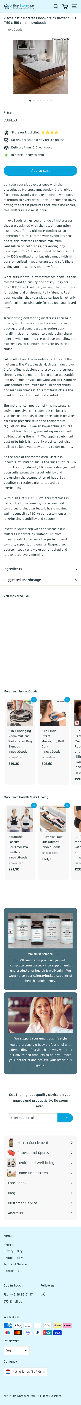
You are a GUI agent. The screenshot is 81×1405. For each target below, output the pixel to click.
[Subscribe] (65, 1117)
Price (7, 112)
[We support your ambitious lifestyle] (40, 1015)
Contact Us (11, 1271)
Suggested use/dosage (22, 580)
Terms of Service (15, 1264)
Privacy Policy (13, 1251)
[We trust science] (40, 930)
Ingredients (13, 569)
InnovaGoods (13, 29)
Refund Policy (13, 1258)
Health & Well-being (33, 797)
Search (8, 1245)
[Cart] (65, 6)
